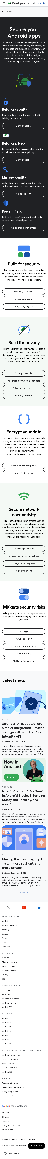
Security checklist (23, 291)
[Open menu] (4, 3)
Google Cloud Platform (12, 1125)
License (14, 1139)
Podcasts (6, 946)
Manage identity (14, 177)
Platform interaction (24, 661)
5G (3, 979)
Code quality (24, 653)
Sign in (41, 3)
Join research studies (11, 1096)
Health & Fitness (8, 966)
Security (7, 11)
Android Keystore (24, 473)
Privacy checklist (24, 373)
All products (7, 1130)
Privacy (5, 975)
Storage (23, 631)
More (24, 892)
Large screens (8, 990)
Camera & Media (9, 970)
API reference (8, 1063)
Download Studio (9, 1067)
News (4, 938)
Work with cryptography (24, 465)
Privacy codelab (24, 395)
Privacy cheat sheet (24, 388)
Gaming (5, 958)
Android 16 (6, 1022)
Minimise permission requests (24, 381)
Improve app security (24, 299)
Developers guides (10, 1059)
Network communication (24, 646)
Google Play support (10, 1091)
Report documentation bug (13, 1087)
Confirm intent (24, 571)
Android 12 (6, 1039)
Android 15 (6, 1027)
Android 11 (6, 1044)
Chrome (5, 1117)
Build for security (14, 110)
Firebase (5, 1121)
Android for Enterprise (11, 925)
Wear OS (6, 994)
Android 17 (6, 1018)
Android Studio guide (11, 1055)
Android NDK (7, 1072)
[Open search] (28, 3)
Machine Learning (9, 962)
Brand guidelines (27, 1139)
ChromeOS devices (10, 998)
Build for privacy (14, 143)
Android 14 (6, 1031)
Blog (4, 942)
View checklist (24, 126)
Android (5, 921)
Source (5, 934)
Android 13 (6, 1035)
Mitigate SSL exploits (24, 563)
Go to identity (23, 194)
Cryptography (24, 639)
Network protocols (23, 548)
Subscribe (36, 1145)
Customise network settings (24, 556)
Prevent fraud (12, 211)
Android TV (7, 1007)
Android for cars (9, 1003)
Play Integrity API (24, 306)
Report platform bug (10, 1083)
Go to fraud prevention (24, 228)
